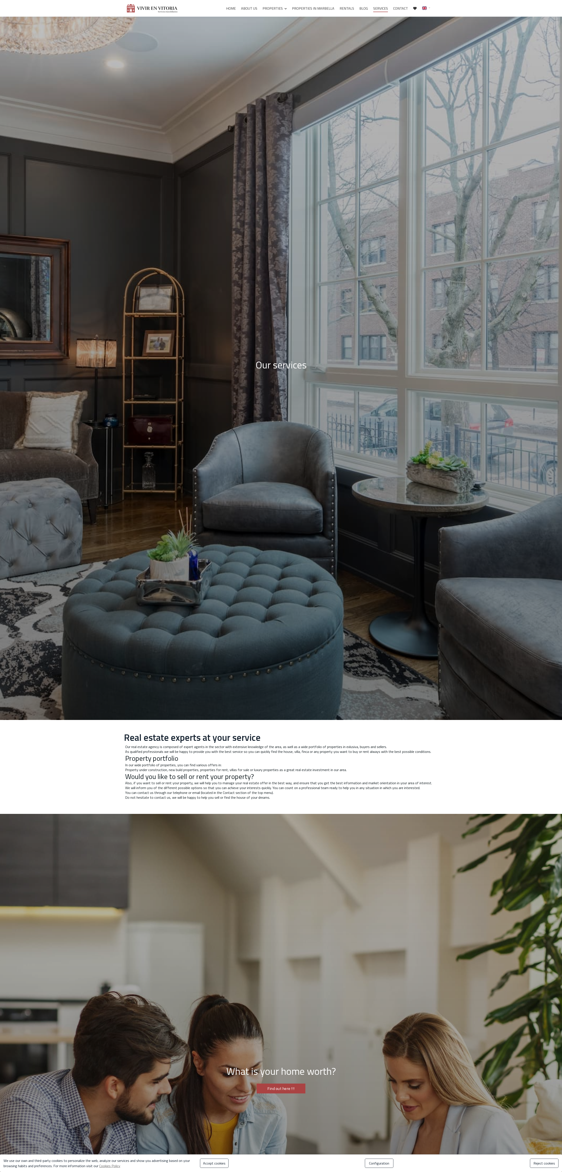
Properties (273, 8)
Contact (400, 8)
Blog (363, 8)
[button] (426, 8)
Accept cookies (214, 1163)
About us (249, 8)
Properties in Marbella (313, 8)
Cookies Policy (109, 1165)
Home (231, 8)
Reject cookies (544, 1163)
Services (380, 8)
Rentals (347, 8)
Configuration (379, 1163)
